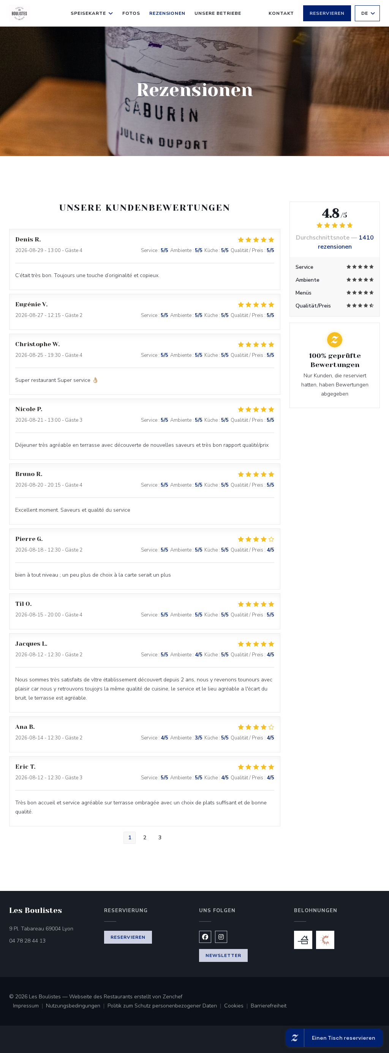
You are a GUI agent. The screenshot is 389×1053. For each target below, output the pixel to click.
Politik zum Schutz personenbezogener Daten (166, 1006)
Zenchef (172, 996)
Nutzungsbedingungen (77, 1006)
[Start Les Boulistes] (19, 13)
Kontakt (281, 13)
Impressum (29, 1006)
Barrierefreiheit (268, 1006)
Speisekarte (88, 13)
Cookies (237, 1006)
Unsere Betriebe (217, 13)
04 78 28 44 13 (27, 940)
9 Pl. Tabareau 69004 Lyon (52, 928)
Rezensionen (167, 13)
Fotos (131, 13)
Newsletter (223, 955)
